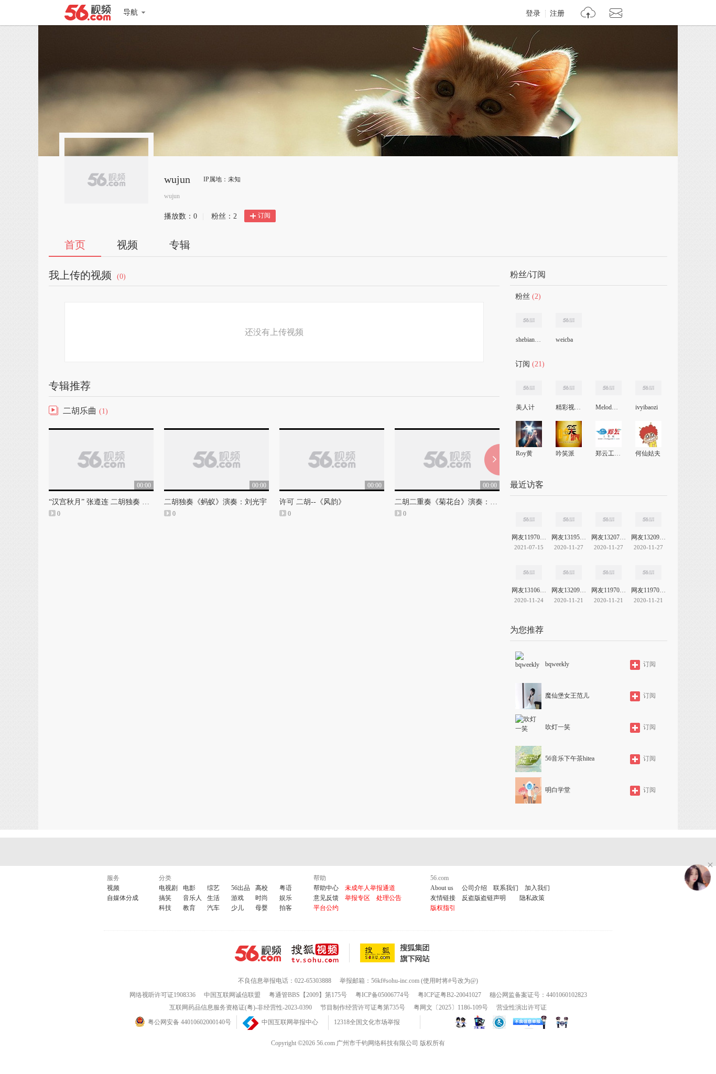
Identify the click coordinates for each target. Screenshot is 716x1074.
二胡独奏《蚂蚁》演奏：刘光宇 (215, 502)
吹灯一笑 (557, 727)
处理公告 (389, 898)
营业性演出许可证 (521, 1007)
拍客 (285, 908)
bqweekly (557, 664)
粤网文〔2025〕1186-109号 (451, 1007)
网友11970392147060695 (529, 537)
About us (441, 888)
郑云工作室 (608, 453)
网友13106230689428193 (529, 590)
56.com (87, 15)
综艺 (213, 888)
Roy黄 (524, 453)
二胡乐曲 (79, 410)
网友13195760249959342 (568, 537)
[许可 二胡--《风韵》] (331, 433)
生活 (213, 898)
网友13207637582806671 (608, 537)
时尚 (261, 898)
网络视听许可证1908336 (162, 995)
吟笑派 (565, 453)
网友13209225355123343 (648, 537)
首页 (74, 245)
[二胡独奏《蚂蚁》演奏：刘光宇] (216, 433)
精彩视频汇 (568, 407)
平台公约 (326, 908)
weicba (564, 339)
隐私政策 (532, 898)
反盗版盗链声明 (484, 898)
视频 (127, 245)
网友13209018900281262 (568, 590)
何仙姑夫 (647, 453)
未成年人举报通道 (370, 888)
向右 (492, 459)
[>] (588, 14)
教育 (189, 908)
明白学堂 (557, 790)
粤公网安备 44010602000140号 (189, 1022)
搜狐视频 (320, 952)
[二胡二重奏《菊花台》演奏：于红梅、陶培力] (447, 433)
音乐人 (192, 898)
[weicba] (569, 320)
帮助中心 (326, 888)
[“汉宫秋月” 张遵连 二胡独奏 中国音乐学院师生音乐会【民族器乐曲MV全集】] (101, 433)
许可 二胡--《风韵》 (312, 502)
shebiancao (528, 339)
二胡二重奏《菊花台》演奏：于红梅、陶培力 (468, 502)
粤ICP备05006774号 (382, 995)
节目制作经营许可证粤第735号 (362, 1007)
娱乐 (285, 898)
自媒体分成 (122, 898)
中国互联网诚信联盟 (232, 995)
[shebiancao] (529, 320)
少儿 (237, 908)
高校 (261, 888)
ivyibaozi (646, 407)
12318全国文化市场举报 (367, 1022)
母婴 (261, 908)
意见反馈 (326, 898)
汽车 (213, 908)
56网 (258, 953)
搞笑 (165, 898)
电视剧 (168, 888)
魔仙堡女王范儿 (567, 695)
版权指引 (442, 908)
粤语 (285, 888)
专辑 (179, 245)
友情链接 (442, 898)
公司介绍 (474, 888)
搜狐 (396, 952)
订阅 (264, 215)
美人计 (525, 407)
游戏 (237, 898)
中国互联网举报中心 (290, 1022)
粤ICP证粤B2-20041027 (449, 995)
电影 (189, 888)
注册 (557, 13)
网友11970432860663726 (608, 590)
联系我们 (505, 888)
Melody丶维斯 (608, 407)
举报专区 (357, 898)
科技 (165, 908)
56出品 (240, 888)
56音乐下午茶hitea (569, 758)
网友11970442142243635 (648, 590)
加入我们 (537, 888)
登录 (533, 13)
